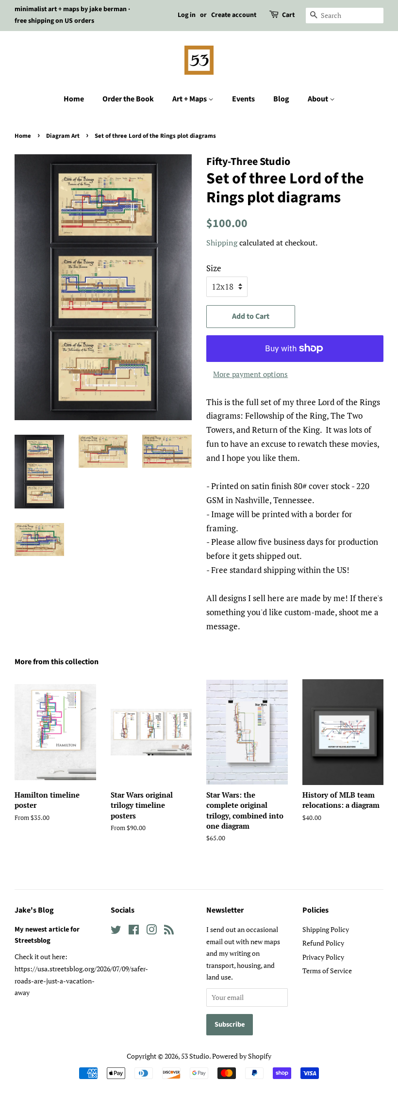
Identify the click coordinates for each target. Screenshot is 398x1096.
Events (243, 99)
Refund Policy (323, 943)
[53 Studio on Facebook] (133, 931)
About (319, 99)
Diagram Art (63, 135)
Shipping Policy (325, 929)
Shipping (221, 242)
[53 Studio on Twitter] (116, 931)
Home (74, 99)
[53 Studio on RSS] (169, 931)
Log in (187, 15)
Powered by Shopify (241, 1056)
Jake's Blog (34, 910)
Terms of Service (327, 970)
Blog (281, 99)
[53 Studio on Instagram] (151, 931)
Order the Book (128, 99)
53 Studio (195, 1056)
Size (213, 268)
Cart (288, 15)
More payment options (250, 374)
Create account (233, 15)
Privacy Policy (323, 957)
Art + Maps (190, 99)
